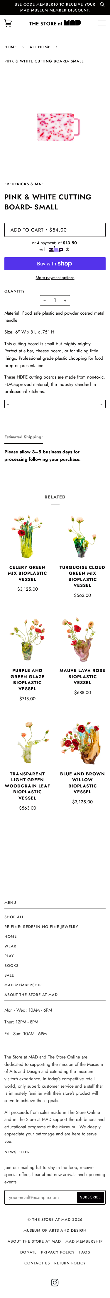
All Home (40, 47)
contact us (37, 1263)
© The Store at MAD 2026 (55, 1219)
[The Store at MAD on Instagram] (55, 1284)
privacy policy (58, 1252)
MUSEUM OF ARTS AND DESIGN (55, 1230)
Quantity (14, 291)
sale (9, 975)
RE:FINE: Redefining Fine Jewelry (41, 926)
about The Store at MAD (34, 1241)
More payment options (55, 277)
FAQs (84, 1252)
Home (10, 47)
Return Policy (70, 1263)
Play (9, 956)
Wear (10, 946)
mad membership (23, 985)
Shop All (14, 917)
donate (28, 1252)
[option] (55, 128)
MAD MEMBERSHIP (84, 1241)
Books (11, 965)
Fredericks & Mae (24, 184)
